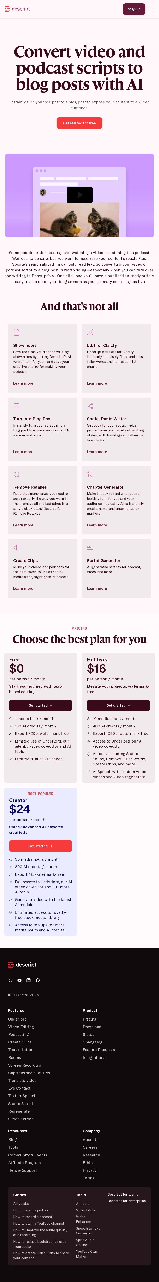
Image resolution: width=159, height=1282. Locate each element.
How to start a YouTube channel (38, 1223)
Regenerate (19, 1111)
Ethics (88, 1163)
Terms (88, 1178)
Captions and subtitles (29, 1073)
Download (92, 1027)
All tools (82, 1203)
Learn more (23, 383)
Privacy (90, 1170)
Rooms (14, 1057)
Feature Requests (99, 1050)
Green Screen (21, 1119)
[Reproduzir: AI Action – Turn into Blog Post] (80, 195)
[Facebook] (38, 980)
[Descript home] (79, 965)
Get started (38, 705)
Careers (90, 1147)
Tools (13, 1147)
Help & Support (22, 1170)
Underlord (17, 1019)
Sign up (134, 9)
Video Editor (86, 1210)
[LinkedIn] (28, 980)
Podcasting (18, 1034)
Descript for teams (122, 1194)
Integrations (94, 1057)
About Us (91, 1139)
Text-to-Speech (22, 1096)
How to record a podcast (32, 1217)
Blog (12, 1139)
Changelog (92, 1042)
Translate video (22, 1080)
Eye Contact (19, 1088)
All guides (21, 1203)
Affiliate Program (24, 1163)
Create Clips (19, 1042)
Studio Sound (20, 1103)
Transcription (20, 1050)
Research (91, 1155)
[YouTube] (19, 980)
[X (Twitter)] (10, 980)
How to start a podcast (31, 1210)
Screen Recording (24, 1065)
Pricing (89, 1019)
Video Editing (21, 1027)
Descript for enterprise (126, 1201)
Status (88, 1034)
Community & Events (27, 1155)
